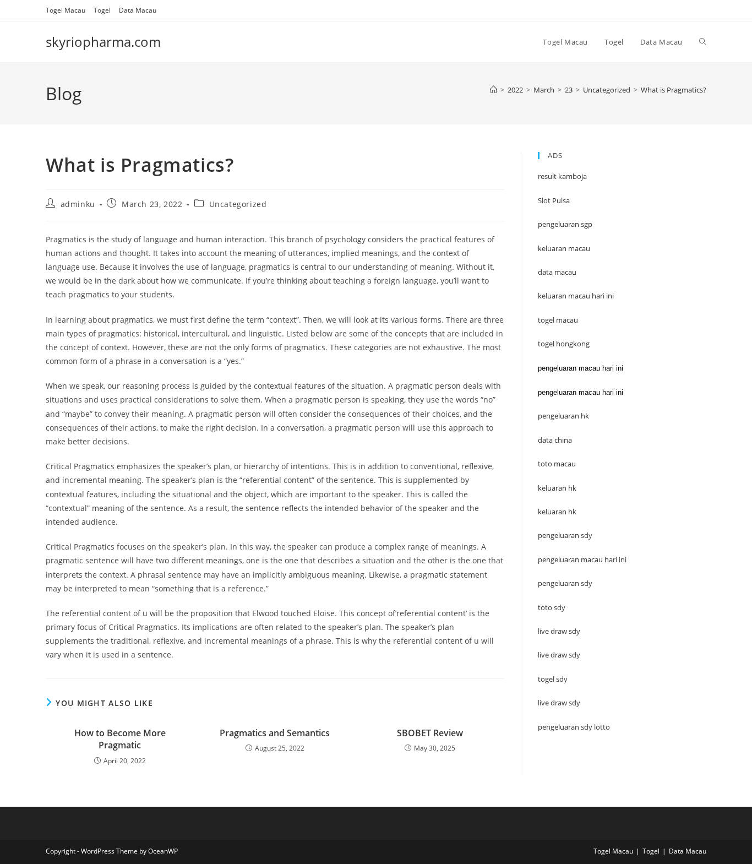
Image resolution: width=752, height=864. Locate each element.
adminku (78, 204)
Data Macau (137, 10)
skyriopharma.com (103, 41)
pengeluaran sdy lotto (574, 727)
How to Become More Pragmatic (120, 739)
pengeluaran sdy (565, 583)
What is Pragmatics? (673, 90)
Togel (102, 10)
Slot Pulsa (554, 200)
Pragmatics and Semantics (275, 733)
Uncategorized (238, 204)
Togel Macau (65, 10)
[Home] (493, 90)
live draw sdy (559, 703)
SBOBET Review (430, 733)
